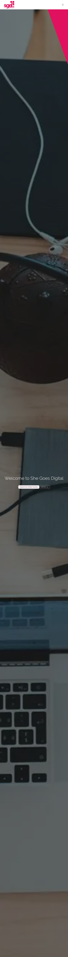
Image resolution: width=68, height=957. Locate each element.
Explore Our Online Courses (29, 487)
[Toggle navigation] (63, 5)
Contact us (44, 487)
